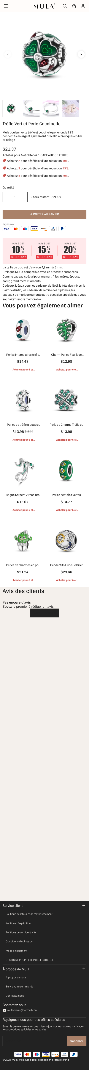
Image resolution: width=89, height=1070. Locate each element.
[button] (11, 108)
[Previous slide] (7, 54)
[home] (44, 5)
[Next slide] (81, 54)
